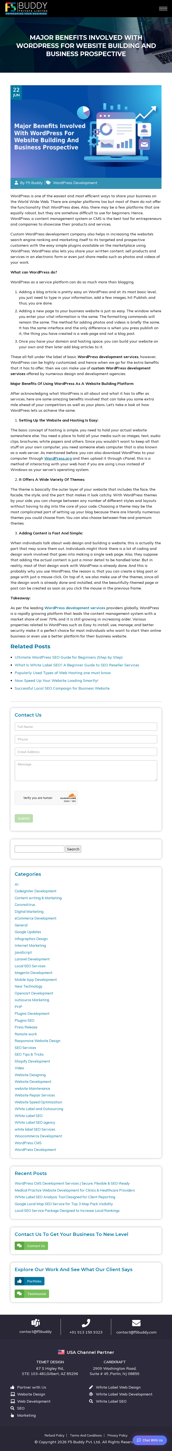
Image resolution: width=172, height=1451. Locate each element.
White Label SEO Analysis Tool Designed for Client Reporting (65, 1197)
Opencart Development (34, 993)
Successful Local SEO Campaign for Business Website (62, 688)
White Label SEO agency (35, 1122)
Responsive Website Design (37, 1040)
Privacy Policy (117, 1435)
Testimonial (36, 1294)
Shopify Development (32, 1061)
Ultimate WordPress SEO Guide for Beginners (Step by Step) (69, 657)
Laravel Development (32, 959)
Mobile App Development (36, 979)
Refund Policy (54, 1435)
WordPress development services (74, 607)
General (21, 925)
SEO (20, 1408)
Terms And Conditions (86, 1435)
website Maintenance (32, 1088)
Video (19, 1068)
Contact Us (36, 1246)
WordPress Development (75, 182)
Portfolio (34, 1281)
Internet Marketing (30, 945)
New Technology (28, 986)
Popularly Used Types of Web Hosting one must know (63, 672)
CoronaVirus (25, 904)
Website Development (33, 1081)
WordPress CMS (28, 1143)
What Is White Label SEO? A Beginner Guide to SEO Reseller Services (77, 665)
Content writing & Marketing (38, 898)
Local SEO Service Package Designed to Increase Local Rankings (67, 1210)
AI (16, 884)
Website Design (30, 1394)
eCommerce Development (35, 918)
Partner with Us (31, 1387)
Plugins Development (32, 1013)
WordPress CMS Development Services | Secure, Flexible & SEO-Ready (72, 1183)
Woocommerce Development (38, 1136)
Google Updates (28, 932)
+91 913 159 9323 (86, 1332)
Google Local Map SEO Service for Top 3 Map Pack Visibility (64, 1204)
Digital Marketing (29, 911)
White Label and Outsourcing (39, 1109)
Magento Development (33, 972)
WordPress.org (58, 458)
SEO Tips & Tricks (29, 1054)
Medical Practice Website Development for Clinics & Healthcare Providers (75, 1190)
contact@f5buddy (36, 1331)
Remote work (26, 1034)
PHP (18, 1007)
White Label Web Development (123, 1394)
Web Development (33, 1401)
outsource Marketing (32, 1000)
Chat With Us (153, 1440)
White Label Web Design (118, 1387)
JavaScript (23, 952)
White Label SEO (29, 1115)
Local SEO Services (30, 966)
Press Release (26, 1027)
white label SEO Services (35, 1129)
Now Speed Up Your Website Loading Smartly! (56, 680)
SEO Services (25, 1047)
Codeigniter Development (35, 891)
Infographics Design (31, 938)
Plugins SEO (24, 1020)
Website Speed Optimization (38, 1102)
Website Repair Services (35, 1095)
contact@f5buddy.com (136, 1332)
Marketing (26, 1415)
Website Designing (30, 1075)
